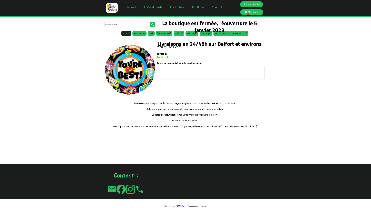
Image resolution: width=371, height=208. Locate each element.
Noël (151, 33)
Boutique (198, 7)
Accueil (131, 7)
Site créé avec (170, 206)
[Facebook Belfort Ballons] (121, 189)
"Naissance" (139, 33)
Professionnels (152, 7)
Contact (216, 7)
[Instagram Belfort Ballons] (130, 189)
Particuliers (177, 7)
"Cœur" (126, 33)
